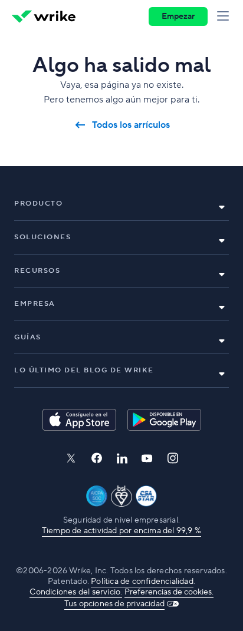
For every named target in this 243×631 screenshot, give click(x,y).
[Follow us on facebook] (97, 458)
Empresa (34, 303)
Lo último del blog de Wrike (84, 370)
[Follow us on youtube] (147, 458)
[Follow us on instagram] (173, 458)
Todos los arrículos (131, 125)
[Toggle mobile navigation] (225, 16)
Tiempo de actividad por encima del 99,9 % (121, 531)
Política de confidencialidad (142, 581)
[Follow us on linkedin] (122, 458)
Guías (27, 337)
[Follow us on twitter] (71, 458)
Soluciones (42, 237)
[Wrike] (43, 16)
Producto (38, 203)
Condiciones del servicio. (75, 592)
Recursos (37, 270)
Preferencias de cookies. (169, 592)
